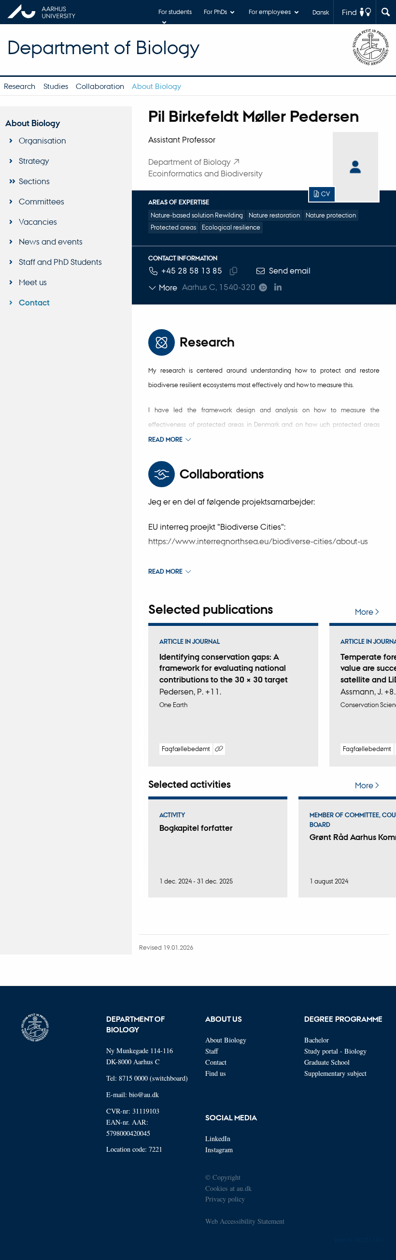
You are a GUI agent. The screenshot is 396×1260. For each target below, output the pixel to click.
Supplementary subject (335, 1073)
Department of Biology (103, 47)
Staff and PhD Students (60, 262)
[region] (264, 695)
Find (349, 12)
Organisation (42, 140)
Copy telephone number (234, 271)
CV (325, 194)
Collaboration (100, 86)
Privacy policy (225, 1198)
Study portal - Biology (335, 1051)
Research (19, 86)
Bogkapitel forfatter (196, 828)
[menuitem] (19, 86)
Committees (41, 201)
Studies (55, 86)
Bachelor (316, 1039)
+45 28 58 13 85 (191, 270)
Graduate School (327, 1062)
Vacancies (38, 222)
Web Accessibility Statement (244, 1221)
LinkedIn (217, 1138)
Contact (34, 302)
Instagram (219, 1149)
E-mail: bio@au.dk (132, 1094)
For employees (270, 11)
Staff (211, 1051)
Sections (34, 181)
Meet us (33, 282)
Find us (215, 1073)
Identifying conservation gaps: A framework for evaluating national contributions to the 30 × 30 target (223, 668)
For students (175, 11)
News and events (51, 241)
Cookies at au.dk (228, 1188)
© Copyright (222, 1177)
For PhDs (215, 11)
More (364, 612)
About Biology (156, 86)
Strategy (34, 161)
